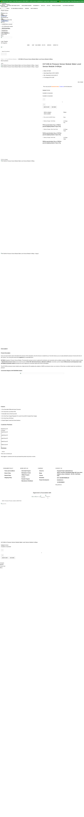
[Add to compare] (2, 560)
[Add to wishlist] (5, 560)
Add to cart (5, 557)
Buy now (12, 557)
